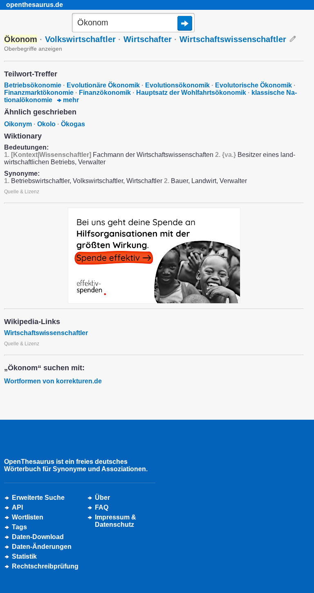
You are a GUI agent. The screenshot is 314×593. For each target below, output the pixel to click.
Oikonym (18, 124)
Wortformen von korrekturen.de (53, 381)
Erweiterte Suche (38, 497)
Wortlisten (27, 517)
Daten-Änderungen (42, 546)
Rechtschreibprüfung (45, 566)
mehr (70, 99)
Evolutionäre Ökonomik (103, 85)
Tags (19, 527)
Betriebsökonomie (32, 85)
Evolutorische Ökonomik (253, 85)
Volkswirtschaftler (80, 39)
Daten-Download (38, 536)
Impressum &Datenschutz (115, 521)
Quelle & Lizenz (21, 192)
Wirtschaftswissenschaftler (232, 39)
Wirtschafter (147, 39)
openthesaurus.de (34, 4)
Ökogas (73, 124)
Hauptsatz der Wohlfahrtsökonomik (191, 92)
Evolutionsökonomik (177, 85)
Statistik (24, 556)
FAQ (101, 507)
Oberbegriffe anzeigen (33, 48)
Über (102, 497)
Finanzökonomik (105, 92)
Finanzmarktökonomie (39, 92)
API (17, 507)
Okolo (46, 124)
